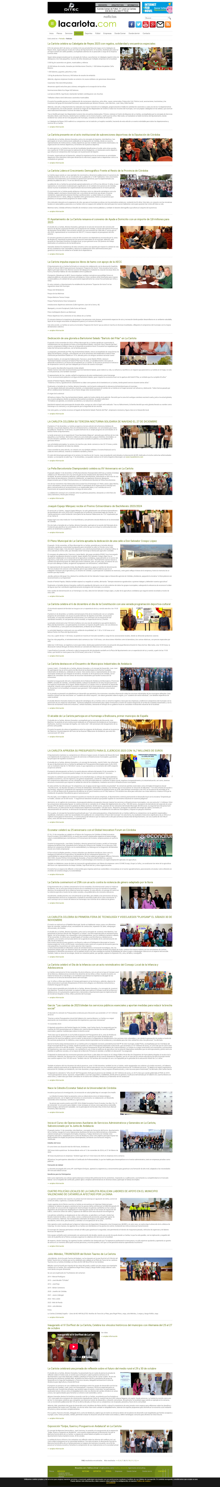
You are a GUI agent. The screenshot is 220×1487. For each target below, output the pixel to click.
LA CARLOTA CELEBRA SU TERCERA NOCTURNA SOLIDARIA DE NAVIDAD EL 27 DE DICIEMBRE (102, 421)
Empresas (107, 33)
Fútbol (97, 33)
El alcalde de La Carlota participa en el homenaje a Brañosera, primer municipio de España (98, 715)
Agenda (61, 1477)
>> (138, 1460)
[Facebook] (131, 26)
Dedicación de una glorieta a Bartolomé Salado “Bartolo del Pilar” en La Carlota (92, 338)
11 (132, 1460)
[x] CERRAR (110, 1483)
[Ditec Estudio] (94, 13)
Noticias (78, 33)
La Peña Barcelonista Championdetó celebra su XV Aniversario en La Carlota (90, 468)
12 (135, 1460)
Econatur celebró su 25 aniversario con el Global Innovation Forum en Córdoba (92, 830)
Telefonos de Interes (65, 1475)
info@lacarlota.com (106, 1468)
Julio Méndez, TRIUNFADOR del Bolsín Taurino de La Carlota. (82, 1253)
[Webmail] (160, 26)
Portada (62, 39)
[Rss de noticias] (168, 26)
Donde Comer (120, 33)
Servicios (68, 33)
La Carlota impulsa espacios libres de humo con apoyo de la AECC (85, 261)
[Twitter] (138, 26)
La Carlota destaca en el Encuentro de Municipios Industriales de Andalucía (90, 663)
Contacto (146, 33)
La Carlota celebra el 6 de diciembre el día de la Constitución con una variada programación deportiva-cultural (109, 604)
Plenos (59, 33)
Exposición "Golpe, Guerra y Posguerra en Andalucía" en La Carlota (84, 1426)
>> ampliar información (56, 127)
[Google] (152, 26)
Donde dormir (134, 33)
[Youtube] (145, 26)
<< (117, 1460)
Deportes (88, 33)
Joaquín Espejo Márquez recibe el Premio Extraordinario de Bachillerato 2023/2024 (95, 506)
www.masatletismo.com (134, 457)
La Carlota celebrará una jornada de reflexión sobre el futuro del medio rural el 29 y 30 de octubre (102, 1368)
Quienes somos (64, 1473)
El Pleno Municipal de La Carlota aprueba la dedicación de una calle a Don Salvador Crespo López (102, 540)
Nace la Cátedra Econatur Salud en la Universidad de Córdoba (82, 1088)
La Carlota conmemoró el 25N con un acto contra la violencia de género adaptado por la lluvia (100, 882)
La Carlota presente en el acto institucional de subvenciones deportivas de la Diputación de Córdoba (104, 134)
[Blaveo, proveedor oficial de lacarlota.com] (157, 13)
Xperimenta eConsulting (136, 1468)
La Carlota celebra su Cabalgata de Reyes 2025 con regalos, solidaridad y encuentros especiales (101, 43)
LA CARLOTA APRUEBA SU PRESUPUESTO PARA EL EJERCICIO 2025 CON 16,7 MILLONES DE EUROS (105, 750)
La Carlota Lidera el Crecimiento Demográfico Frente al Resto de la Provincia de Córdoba (98, 170)
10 (129, 1460)
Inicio (51, 33)
